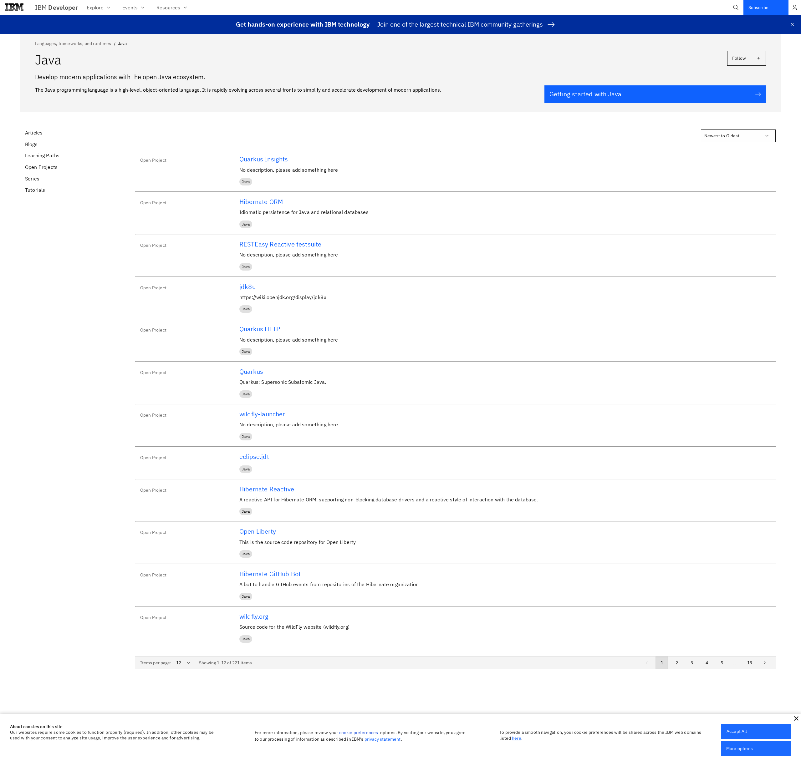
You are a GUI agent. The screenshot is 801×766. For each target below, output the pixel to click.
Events (130, 7)
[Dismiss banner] (792, 24)
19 (749, 663)
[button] (735, 7)
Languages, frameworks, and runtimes (73, 43)
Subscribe (758, 7)
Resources (168, 7)
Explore (95, 7)
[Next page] (764, 663)
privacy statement (383, 739)
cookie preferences (358, 732)
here (516, 738)
